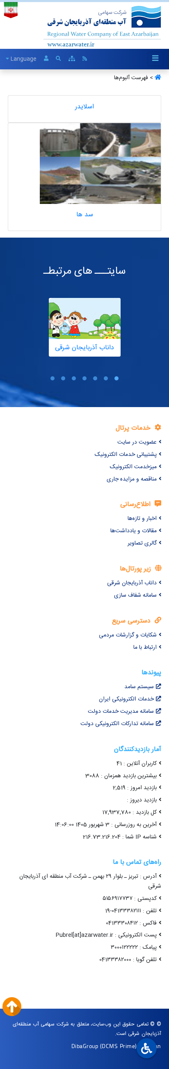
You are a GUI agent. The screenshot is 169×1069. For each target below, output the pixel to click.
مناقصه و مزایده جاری (132, 479)
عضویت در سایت (137, 442)
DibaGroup (84, 1046)
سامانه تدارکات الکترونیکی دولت (117, 724)
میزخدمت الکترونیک (133, 467)
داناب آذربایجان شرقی (132, 583)
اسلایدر (84, 106)
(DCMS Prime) (118, 1046)
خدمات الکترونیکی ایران (126, 699)
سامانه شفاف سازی (135, 595)
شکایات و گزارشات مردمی (128, 635)
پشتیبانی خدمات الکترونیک (126, 455)
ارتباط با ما (145, 647)
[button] (116, 378)
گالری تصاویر (142, 543)
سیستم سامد (139, 687)
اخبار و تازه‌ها (142, 519)
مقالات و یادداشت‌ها (133, 531)
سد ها (84, 214)
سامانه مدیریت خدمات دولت (121, 711)
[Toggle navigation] (155, 59)
